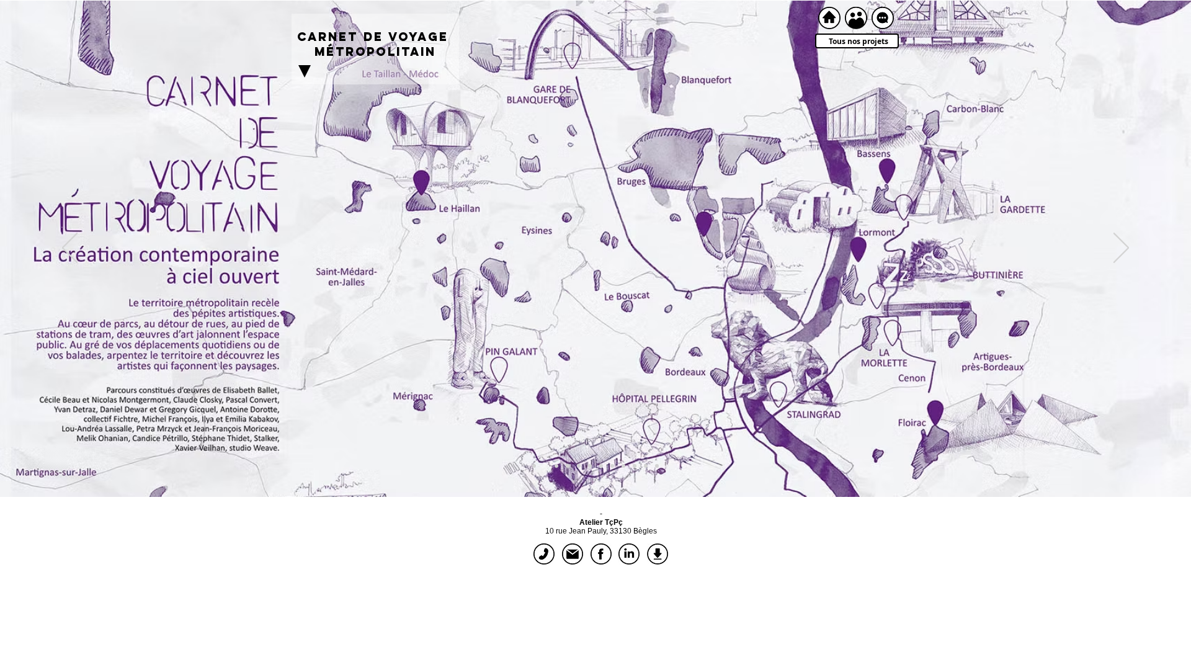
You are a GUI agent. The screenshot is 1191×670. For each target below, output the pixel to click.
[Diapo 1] (534, 466)
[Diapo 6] (601, 466)
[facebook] (601, 554)
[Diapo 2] (556, 466)
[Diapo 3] (567, 466)
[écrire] (572, 554)
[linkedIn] (629, 554)
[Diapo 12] (545, 466)
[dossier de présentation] (657, 554)
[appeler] (544, 554)
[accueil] (829, 18)
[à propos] (856, 18)
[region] (375, 144)
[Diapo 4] (579, 466)
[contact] (883, 18)
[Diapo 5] (590, 466)
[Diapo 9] (634, 466)
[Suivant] (1121, 249)
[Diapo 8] (623, 466)
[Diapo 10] (646, 466)
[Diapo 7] (612, 466)
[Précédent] (70, 249)
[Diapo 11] (657, 466)
